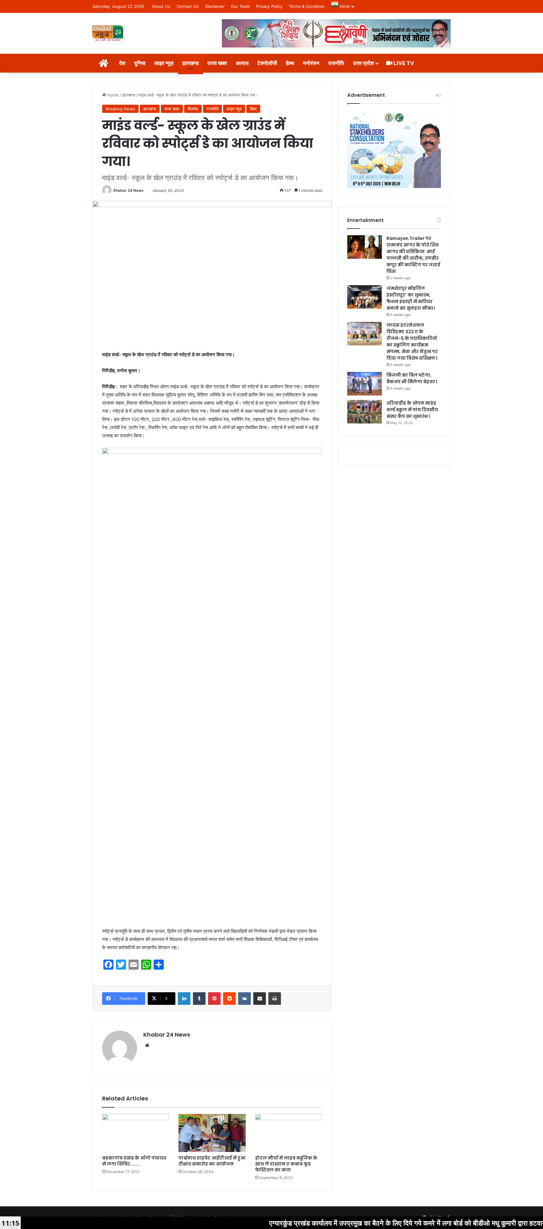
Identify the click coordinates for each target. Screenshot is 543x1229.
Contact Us (188, 6)
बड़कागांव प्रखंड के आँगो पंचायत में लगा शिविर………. (134, 1161)
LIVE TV (403, 63)
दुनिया (139, 63)
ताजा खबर (217, 63)
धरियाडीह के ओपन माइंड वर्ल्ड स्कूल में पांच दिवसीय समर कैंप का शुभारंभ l (412, 409)
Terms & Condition (307, 6)
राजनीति (336, 63)
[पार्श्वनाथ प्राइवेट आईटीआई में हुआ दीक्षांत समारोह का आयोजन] (211, 1133)
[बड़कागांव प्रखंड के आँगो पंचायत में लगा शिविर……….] (135, 1133)
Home (112, 94)
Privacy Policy (269, 6)
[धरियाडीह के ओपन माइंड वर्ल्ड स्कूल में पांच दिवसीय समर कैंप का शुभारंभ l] (364, 412)
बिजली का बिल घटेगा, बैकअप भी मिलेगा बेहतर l (412, 378)
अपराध (242, 63)
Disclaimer (215, 6)
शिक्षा (253, 108)
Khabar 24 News (128, 190)
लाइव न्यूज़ (163, 63)
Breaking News (120, 108)
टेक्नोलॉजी (267, 63)
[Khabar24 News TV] (107, 33)
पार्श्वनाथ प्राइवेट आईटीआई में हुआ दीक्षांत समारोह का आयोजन (211, 1161)
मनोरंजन (311, 63)
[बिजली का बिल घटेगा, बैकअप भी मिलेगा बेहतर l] (364, 384)
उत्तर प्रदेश (363, 63)
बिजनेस (193, 108)
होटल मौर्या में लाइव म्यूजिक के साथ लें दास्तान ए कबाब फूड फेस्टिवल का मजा (286, 1164)
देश (122, 63)
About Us (161, 6)
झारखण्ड (190, 63)
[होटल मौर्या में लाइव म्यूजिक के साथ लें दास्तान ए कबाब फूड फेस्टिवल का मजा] (288, 1133)
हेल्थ (290, 63)
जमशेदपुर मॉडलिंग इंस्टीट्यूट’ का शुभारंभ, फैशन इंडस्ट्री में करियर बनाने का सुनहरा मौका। (411, 298)
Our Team (240, 6)
